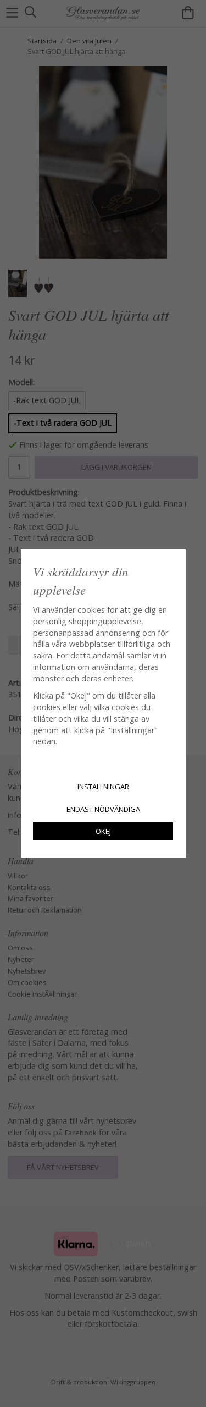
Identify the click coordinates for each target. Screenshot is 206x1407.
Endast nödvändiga (103, 809)
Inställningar (103, 787)
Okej (103, 831)
